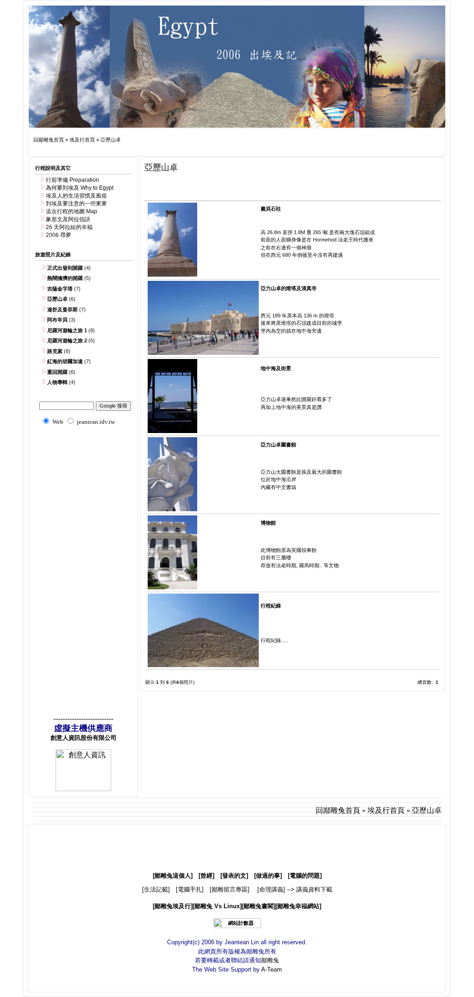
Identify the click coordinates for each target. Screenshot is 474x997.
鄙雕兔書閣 (258, 906)
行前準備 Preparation (72, 180)
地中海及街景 (276, 368)
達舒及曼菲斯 (62, 309)
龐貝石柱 (271, 208)
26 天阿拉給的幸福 (69, 227)
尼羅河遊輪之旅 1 (67, 330)
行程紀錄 (271, 605)
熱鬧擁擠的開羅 (65, 278)
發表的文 (234, 875)
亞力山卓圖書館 (278, 444)
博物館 (268, 523)
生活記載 (156, 889)
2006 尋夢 (58, 235)
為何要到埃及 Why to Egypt (79, 188)
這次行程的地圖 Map (71, 211)
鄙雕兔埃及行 (173, 906)
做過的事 (268, 875)
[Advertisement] (201, 147)
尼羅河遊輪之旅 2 (67, 340)
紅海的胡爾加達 (65, 361)
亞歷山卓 (110, 139)
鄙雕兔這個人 (173, 875)
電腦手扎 (190, 889)
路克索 (54, 351)
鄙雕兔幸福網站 (298, 906)
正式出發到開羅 (65, 268)
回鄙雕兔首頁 (48, 139)
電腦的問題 (305, 875)
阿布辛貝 (57, 319)
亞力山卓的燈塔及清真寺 (289, 288)
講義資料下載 (314, 889)
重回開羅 (57, 372)
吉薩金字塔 (60, 288)
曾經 (206, 875)
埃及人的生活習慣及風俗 (76, 195)
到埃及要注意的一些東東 (76, 203)
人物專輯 (57, 382)
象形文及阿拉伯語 (68, 219)
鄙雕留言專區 (230, 889)
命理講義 (271, 889)
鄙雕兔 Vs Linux (217, 906)
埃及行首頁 (82, 139)
